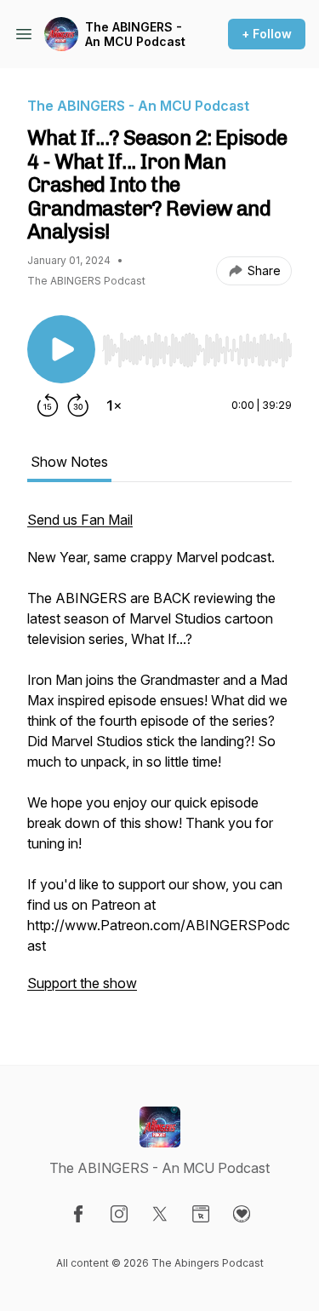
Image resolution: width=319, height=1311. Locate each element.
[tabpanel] (159, 759)
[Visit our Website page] (200, 1213)
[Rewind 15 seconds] (48, 405)
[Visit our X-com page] (159, 1213)
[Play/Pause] (61, 349)
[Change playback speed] (114, 405)
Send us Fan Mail (80, 519)
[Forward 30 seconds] (78, 405)
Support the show (82, 983)
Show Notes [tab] (69, 461)
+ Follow (267, 33)
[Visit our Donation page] (241, 1213)
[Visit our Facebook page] (78, 1213)
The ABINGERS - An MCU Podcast (135, 34)
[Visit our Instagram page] (119, 1213)
